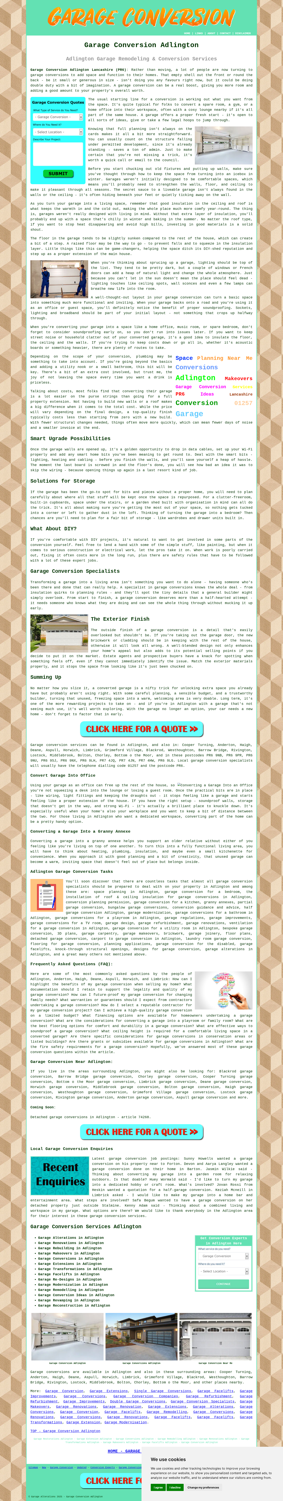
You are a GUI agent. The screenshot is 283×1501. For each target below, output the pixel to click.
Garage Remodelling (167, 1412)
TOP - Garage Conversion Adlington (65, 1431)
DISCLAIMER (243, 33)
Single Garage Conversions (162, 1391)
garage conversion (209, 1097)
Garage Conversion (64, 1391)
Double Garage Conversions (137, 1402)
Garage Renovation (122, 1407)
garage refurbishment (159, 923)
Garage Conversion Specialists (202, 1402)
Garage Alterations (213, 1407)
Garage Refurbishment (209, 1396)
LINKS (199, 33)
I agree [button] (158, 1487)
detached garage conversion (58, 939)
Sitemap (33, 1467)
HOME (187, 33)
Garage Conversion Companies (145, 1396)
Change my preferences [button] (203, 1487)
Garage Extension (83, 1422)
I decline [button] (175, 1487)
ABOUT (211, 33)
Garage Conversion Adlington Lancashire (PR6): (79, 70)
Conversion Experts (102, 1467)
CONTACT (225, 33)
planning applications (127, 944)
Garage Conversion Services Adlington (85, 1227)
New (44, 1467)
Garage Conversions (84, 1396)
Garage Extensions (109, 1391)
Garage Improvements (84, 1402)
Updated (81, 1467)
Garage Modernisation (126, 1422)
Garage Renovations (76, 1407)
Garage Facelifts (216, 1391)
